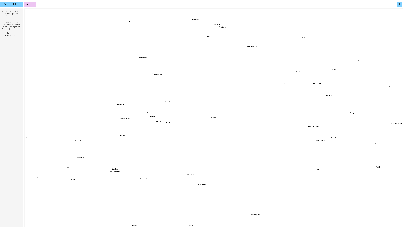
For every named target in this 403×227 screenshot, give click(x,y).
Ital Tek (121, 134)
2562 (213, 37)
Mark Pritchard (249, 45)
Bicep (352, 111)
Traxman (165, 11)
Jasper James (339, 87)
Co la (129, 22)
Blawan (321, 169)
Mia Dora (218, 27)
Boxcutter (168, 101)
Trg (32, 171)
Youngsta (141, 225)
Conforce (81, 157)
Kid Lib (27, 151)
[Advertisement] (11, 70)
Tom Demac (315, 82)
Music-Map (11, 4)
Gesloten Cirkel (216, 24)
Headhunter (121, 104)
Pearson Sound (319, 140)
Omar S (68, 166)
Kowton (280, 81)
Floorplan (299, 71)
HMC (305, 38)
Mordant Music (125, 118)
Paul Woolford (111, 170)
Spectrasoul (143, 57)
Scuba (213, 118)
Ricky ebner (182, 21)
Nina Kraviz (145, 179)
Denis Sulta (324, 94)
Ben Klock (190, 175)
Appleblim (152, 116)
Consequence (156, 74)
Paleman (72, 178)
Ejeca (344, 73)
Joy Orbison (203, 185)
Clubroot (185, 225)
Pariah (379, 165)
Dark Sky (333, 136)
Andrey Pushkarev (395, 126)
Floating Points (257, 214)
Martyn (168, 122)
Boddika (115, 167)
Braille (364, 64)
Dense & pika (80, 141)
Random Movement (395, 93)
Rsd (373, 149)
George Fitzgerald (315, 125)
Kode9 (159, 121)
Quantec (151, 113)
